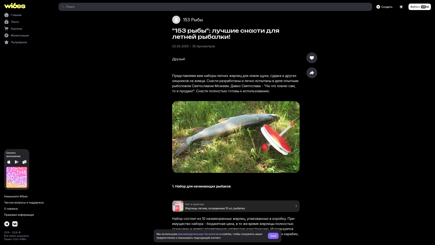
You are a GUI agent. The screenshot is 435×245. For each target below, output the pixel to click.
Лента (15, 21)
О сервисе (11, 208)
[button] (385, 7)
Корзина (16, 28)
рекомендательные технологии (198, 234)
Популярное (19, 42)
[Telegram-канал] (7, 224)
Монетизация (20, 35)
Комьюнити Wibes (16, 196)
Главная (16, 15)
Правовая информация (19, 214)
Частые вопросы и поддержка (24, 202)
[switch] (401, 7)
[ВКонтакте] (15, 224)
